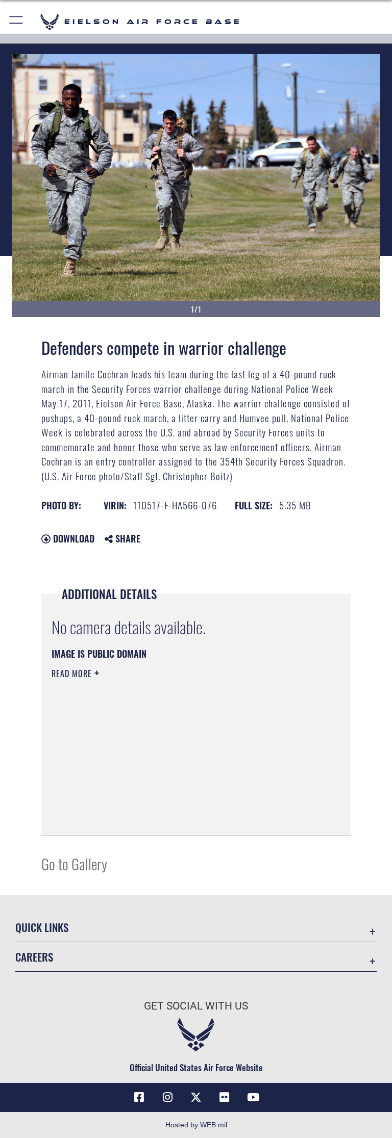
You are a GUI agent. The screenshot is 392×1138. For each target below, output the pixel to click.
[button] (16, 21)
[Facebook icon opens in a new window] (138, 1097)
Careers (34, 957)
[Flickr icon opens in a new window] (224, 1097)
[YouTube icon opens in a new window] (253, 1097)
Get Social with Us (196, 1006)
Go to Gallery (74, 863)
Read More (73, 673)
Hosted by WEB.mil (196, 1125)
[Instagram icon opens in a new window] (167, 1097)
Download (72, 538)
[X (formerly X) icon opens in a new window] (196, 1097)
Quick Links (41, 927)
